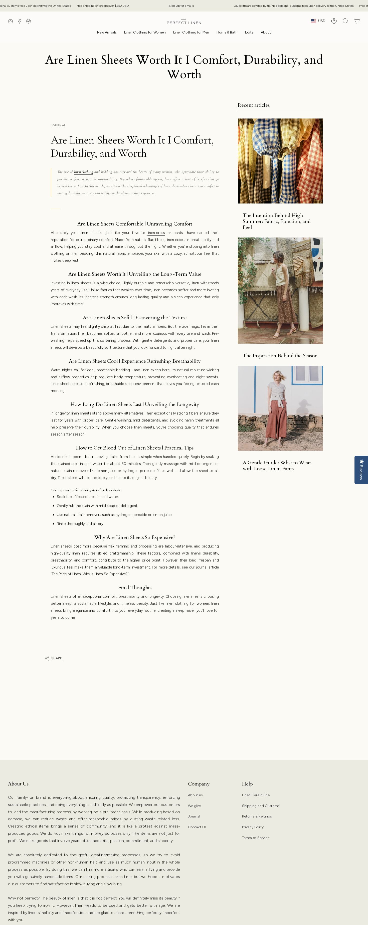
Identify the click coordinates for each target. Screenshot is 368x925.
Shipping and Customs (261, 806)
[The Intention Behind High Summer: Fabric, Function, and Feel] (280, 161)
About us (195, 795)
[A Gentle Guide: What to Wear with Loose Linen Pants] (280, 408)
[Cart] (357, 21)
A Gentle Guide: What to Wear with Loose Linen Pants (277, 466)
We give (194, 806)
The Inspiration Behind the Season (280, 356)
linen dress (156, 232)
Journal (194, 816)
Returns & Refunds (257, 816)
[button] (144, 33)
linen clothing (83, 171)
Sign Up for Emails (181, 6)
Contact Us (197, 827)
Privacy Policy (253, 827)
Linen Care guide (256, 795)
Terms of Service (255, 838)
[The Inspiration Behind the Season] (280, 291)
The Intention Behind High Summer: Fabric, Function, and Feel (277, 221)
